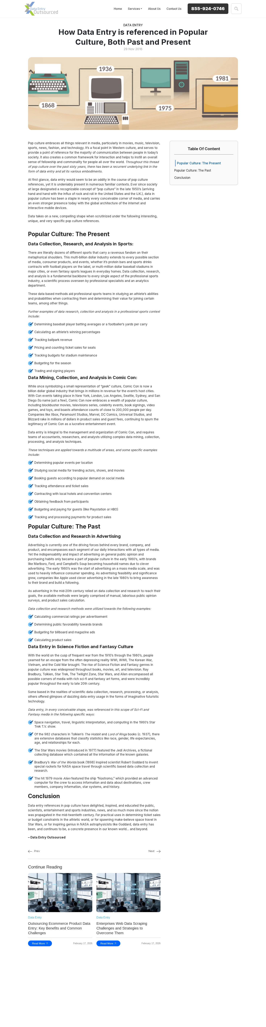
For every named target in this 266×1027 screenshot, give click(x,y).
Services (134, 8)
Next (152, 851)
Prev (36, 851)
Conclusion (182, 177)
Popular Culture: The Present (199, 163)
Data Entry (133, 25)
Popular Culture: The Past (193, 170)
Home (118, 8)
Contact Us (173, 8)
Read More (38, 943)
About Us (154, 8)
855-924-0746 (208, 8)
